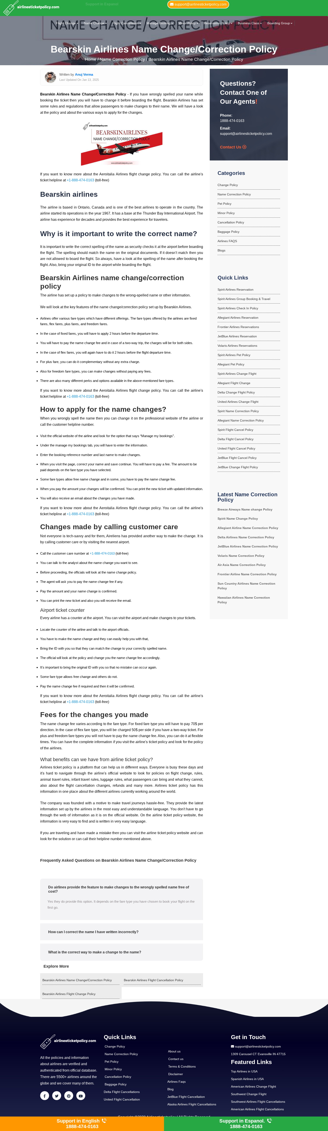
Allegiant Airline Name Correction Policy (248, 528)
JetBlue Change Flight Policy (238, 467)
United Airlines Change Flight (238, 401)
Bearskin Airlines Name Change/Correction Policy (195, 59)
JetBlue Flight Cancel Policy (237, 458)
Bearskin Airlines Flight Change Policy (68, 994)
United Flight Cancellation (122, 1099)
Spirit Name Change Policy (238, 518)
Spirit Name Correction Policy (238, 411)
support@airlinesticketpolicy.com (246, 134)
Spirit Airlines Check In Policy (238, 308)
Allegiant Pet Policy (231, 364)
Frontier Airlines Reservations (238, 327)
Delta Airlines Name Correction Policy (246, 537)
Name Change (94, 23)
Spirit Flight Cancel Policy (235, 430)
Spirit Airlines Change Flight (237, 373)
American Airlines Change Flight (253, 1086)
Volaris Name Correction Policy (241, 555)
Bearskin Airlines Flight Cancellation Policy (153, 980)
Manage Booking (158, 23)
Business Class (248, 23)
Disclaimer (175, 1074)
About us (174, 1051)
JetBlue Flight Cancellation (186, 1097)
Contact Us (231, 147)
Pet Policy (224, 203)
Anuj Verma (84, 74)
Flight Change (66, 23)
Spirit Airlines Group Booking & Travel (244, 299)
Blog (170, 1089)
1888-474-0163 (232, 121)
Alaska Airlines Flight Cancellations (191, 1104)
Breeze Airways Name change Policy (245, 509)
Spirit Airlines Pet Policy (234, 355)
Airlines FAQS (227, 241)
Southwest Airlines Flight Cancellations (258, 1101)
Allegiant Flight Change (234, 383)
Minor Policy (187, 23)
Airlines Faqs (176, 1081)
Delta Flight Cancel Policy (235, 439)
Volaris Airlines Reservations (237, 345)
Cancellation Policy (231, 222)
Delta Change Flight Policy (236, 392)
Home (91, 59)
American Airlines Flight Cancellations (257, 1109)
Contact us (175, 1059)
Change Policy (228, 185)
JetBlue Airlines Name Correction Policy (248, 546)
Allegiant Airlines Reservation (238, 317)
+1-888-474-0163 (80, 180)
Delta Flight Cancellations (122, 1092)
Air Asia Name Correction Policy (242, 565)
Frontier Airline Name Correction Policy (247, 574)
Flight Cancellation (125, 23)
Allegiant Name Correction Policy (241, 420)
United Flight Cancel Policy (236, 448)
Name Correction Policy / (123, 59)
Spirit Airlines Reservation (235, 289)
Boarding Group (278, 23)
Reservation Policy (217, 23)
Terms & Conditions (182, 1066)
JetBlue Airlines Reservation (237, 336)
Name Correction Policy (234, 194)
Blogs (221, 250)
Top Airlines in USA (244, 1071)
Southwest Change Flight (248, 1094)
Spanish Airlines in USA (247, 1079)
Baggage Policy (228, 231)
